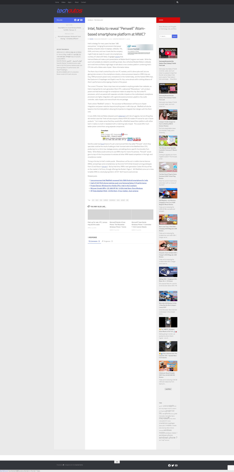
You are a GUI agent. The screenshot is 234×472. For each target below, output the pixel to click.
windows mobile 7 (171, 433)
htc (160, 413)
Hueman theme (79, 465)
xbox (168, 440)
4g (159, 406)
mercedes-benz (169, 416)
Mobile (90, 20)
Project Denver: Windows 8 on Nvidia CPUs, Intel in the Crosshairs (113, 186)
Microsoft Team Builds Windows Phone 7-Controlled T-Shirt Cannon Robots (141, 224)
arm (93, 200)
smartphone (163, 423)
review (169, 421)
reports (117, 57)
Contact (83, 2)
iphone (167, 413)
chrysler (169, 408)
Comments (95, 241)
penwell (123, 200)
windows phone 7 (168, 437)
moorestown (112, 200)
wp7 (163, 440)
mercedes (162, 416)
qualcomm (164, 421)
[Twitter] (78, 20)
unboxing (163, 428)
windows (171, 428)
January (104, 167)
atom (97, 200)
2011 (161, 406)
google (168, 411)
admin (91, 39)
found (102, 144)
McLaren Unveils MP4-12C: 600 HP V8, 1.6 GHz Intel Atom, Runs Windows (116, 188)
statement (122, 116)
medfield (106, 200)
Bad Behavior (4, 471)
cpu (172, 408)
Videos (63, 2)
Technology (98, 20)
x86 (127, 200)
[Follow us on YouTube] (81, 20)
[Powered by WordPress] (63, 465)
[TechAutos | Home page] (70, 11)
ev (161, 411)
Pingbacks (108, 241)
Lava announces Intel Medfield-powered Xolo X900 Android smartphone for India (119, 180)
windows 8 (161, 430)
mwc (171, 418)
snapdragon (171, 423)
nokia (118, 200)
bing (162, 408)
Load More (168, 389)
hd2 (172, 411)
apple (171, 405)
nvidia (160, 421)
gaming (163, 411)
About (77, 2)
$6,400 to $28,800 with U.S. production (68, 72)
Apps (69, 2)
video (167, 428)
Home (57, 2)
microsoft (164, 418)
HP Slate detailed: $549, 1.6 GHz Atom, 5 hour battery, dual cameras (114, 191)
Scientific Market (61, 61)
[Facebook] (75, 20)
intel (101, 200)
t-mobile (168, 425)
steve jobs (162, 425)
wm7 (160, 440)
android (166, 406)
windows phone (166, 435)
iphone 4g (172, 413)
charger (165, 408)
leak (176, 413)
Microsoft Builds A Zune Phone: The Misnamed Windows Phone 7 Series (118, 224)
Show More (173, 79)
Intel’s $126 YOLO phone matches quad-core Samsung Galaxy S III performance (118, 183)
